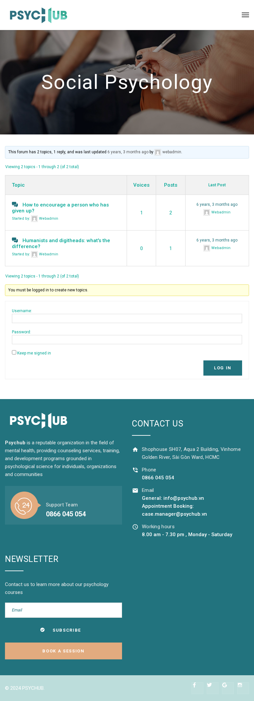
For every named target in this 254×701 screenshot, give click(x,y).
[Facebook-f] (197, 688)
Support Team (62, 505)
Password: (21, 332)
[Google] (228, 688)
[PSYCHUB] (38, 15)
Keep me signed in (34, 353)
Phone (149, 470)
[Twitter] (213, 688)
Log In (223, 367)
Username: (22, 311)
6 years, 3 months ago (127, 152)
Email (148, 490)
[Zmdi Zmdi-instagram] (243, 688)
